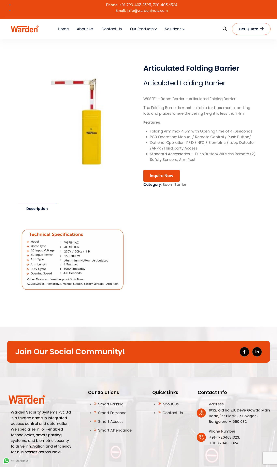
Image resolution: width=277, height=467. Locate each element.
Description (37, 208)
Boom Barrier (174, 184)
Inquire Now (161, 175)
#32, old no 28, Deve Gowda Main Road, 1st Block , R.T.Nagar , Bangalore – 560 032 (239, 416)
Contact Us (111, 28)
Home (63, 28)
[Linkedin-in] (257, 352)
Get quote (248, 28)
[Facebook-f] (244, 352)
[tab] (37, 209)
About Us (85, 28)
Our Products (142, 28)
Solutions (173, 28)
